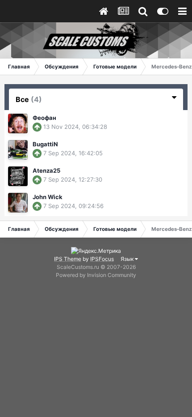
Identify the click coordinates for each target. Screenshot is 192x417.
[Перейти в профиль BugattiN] (18, 150)
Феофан (44, 117)
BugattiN (45, 144)
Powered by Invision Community (96, 275)
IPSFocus (102, 258)
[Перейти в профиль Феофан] (18, 123)
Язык (128, 258)
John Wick (48, 196)
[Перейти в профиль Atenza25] (18, 176)
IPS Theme (67, 258)
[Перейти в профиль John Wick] (18, 203)
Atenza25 (46, 170)
